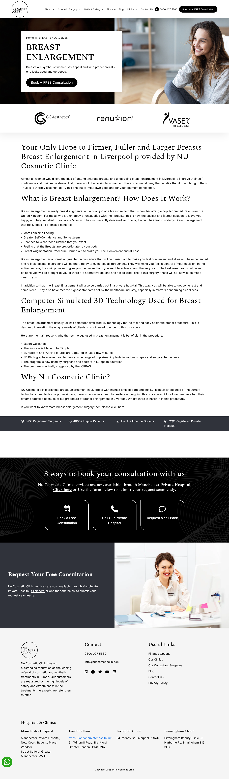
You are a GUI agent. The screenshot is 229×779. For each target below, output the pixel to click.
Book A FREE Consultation (52, 82)
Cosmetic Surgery (68, 9)
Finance (111, 9)
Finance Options (159, 653)
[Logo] (20, 9)
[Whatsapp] (7, 761)
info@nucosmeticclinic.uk (102, 661)
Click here (62, 490)
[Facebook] (93, 672)
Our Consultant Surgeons (165, 665)
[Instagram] (86, 672)
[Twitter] (100, 672)
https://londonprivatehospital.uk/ (90, 738)
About (48, 9)
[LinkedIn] (114, 672)
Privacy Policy (158, 682)
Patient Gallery (92, 9)
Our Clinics (155, 659)
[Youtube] (107, 672)
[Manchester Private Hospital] (29, 650)
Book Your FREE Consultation (198, 9)
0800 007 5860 (95, 653)
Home (30, 37)
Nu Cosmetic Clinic (124, 769)
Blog (121, 9)
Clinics (130, 9)
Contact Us (147, 9)
